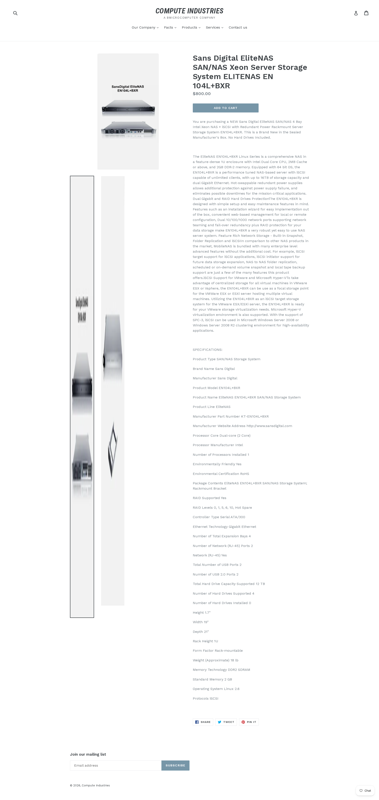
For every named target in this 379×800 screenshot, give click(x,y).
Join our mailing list (88, 754)
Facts (171, 27)
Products (192, 27)
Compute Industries (96, 785)
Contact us (238, 27)
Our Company (146, 27)
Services (215, 27)
